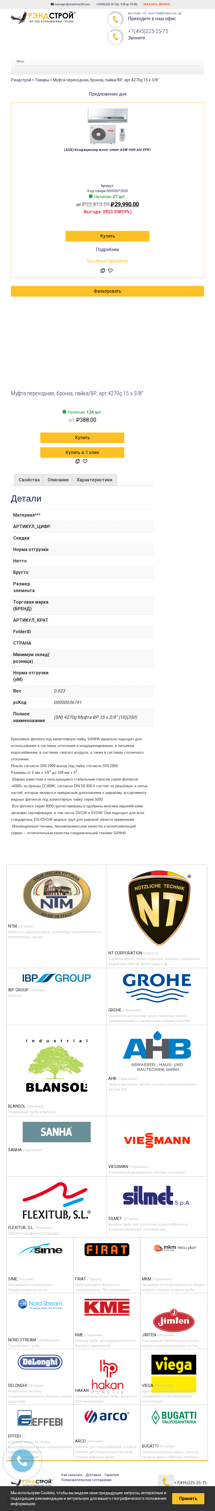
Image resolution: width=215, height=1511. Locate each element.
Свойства (29, 480)
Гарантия (112, 1475)
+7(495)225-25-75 (106, 4)
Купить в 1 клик (82, 452)
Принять (188, 1498)
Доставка (93, 1475)
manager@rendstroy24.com (72, 4)
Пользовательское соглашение (86, 1480)
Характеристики (94, 480)
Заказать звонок (156, 4)
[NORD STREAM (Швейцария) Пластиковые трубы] (40, 1304)
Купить (107, 236)
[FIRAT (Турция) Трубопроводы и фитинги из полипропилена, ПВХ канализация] (107, 1250)
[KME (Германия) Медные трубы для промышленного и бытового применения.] (107, 1307)
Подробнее (107, 249)
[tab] (29, 480)
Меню (20, 61)
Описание (58, 480)
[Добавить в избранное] (110, 271)
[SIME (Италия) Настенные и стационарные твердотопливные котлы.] (40, 1249)
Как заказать (71, 1475)
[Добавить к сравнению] (102, 271)
